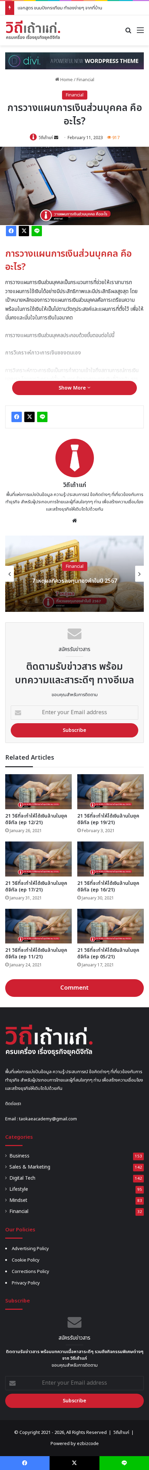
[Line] (37, 231)
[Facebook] (11, 231)
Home (66, 79)
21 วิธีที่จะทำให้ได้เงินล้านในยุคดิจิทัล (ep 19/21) (108, 819)
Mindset (18, 1200)
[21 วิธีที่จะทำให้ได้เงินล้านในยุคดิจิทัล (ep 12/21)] (38, 791)
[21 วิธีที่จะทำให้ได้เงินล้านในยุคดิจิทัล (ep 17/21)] (38, 859)
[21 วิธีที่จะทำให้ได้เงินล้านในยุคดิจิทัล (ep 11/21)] (38, 926)
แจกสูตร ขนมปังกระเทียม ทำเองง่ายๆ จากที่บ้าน (60, 8)
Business (19, 1156)
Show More (73, 388)
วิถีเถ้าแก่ (46, 138)
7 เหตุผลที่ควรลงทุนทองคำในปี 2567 (74, 581)
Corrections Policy (30, 1271)
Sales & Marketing (29, 1167)
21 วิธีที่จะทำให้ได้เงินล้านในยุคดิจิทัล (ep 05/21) (108, 953)
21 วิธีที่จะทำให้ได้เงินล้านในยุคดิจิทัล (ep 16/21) (108, 887)
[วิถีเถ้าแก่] (33, 30)
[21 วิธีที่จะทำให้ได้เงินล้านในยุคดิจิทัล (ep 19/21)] (110, 791)
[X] (24, 231)
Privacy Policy (26, 1283)
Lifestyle (18, 1189)
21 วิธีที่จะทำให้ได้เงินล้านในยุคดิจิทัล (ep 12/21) (36, 819)
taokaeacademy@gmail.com (48, 1119)
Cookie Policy (26, 1260)
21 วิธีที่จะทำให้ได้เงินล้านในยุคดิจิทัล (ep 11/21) (36, 953)
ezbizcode (88, 1443)
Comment (74, 987)
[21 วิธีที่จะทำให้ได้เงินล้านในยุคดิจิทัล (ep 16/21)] (110, 859)
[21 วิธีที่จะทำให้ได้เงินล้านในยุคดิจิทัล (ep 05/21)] (110, 926)
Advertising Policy (30, 1248)
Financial (85, 79)
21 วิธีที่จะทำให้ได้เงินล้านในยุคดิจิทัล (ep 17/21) (36, 887)
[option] (74, 574)
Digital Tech (22, 1178)
